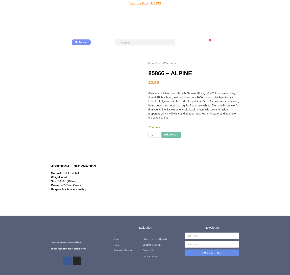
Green (158, 63)
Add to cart (171, 134)
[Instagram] (77, 261)
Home (151, 63)
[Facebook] (67, 261)
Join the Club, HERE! (145, 3)
